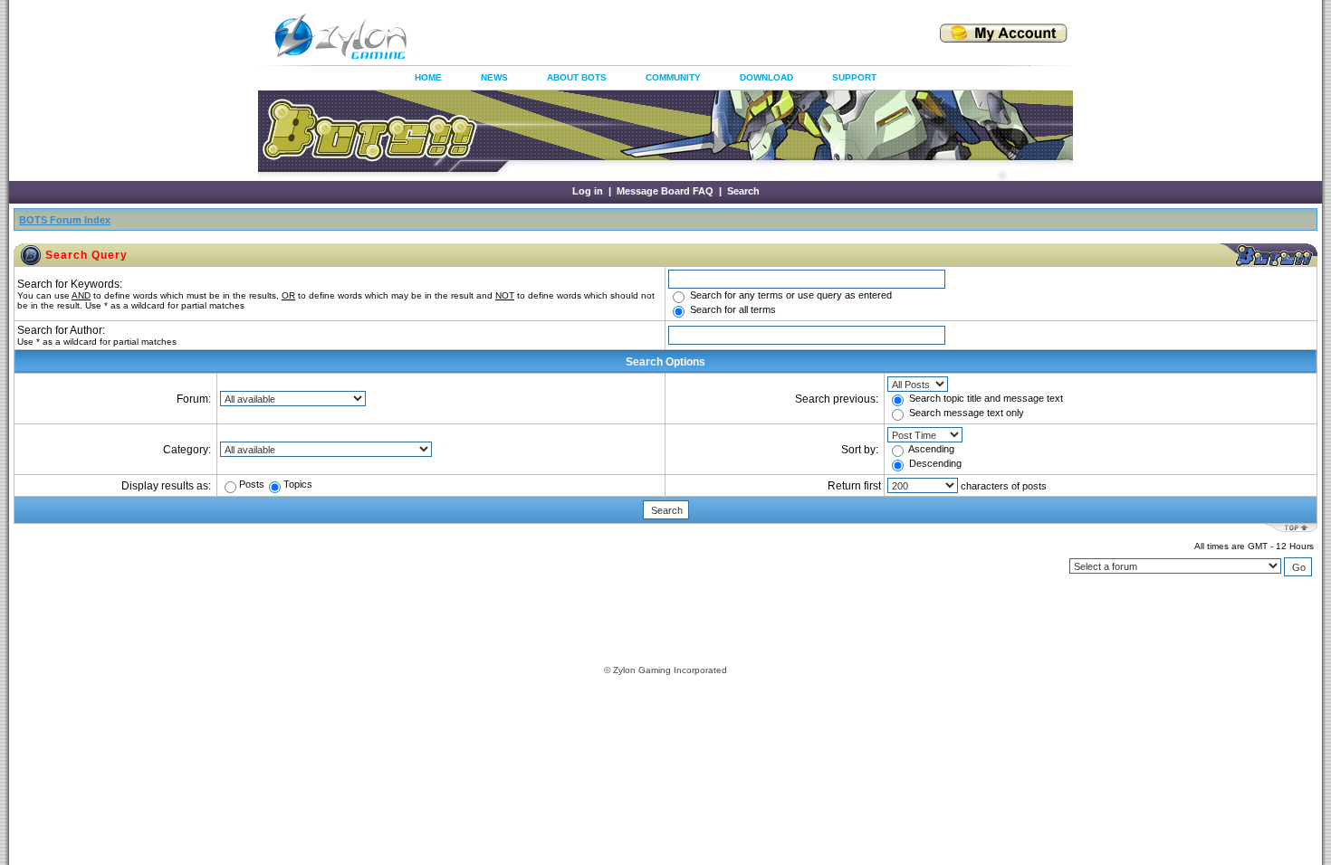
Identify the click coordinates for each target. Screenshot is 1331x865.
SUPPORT (854, 77)
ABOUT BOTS (577, 77)
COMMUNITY (673, 77)
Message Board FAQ (665, 190)
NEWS (494, 77)
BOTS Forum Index (64, 219)
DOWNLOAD (766, 77)
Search (743, 190)
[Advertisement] (651, 36)
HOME (428, 77)
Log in (587, 190)
